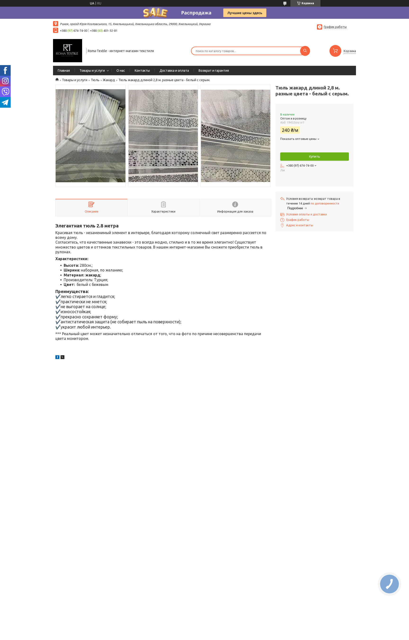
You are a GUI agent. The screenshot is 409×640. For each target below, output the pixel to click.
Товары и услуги (92, 70)
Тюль (95, 80)
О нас (120, 70)
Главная (64, 70)
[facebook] (57, 358)
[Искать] (305, 51)
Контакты (142, 70)
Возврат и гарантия (214, 70)
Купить (314, 156)
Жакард (109, 80)
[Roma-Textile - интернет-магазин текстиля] (67, 50)
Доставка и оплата (174, 70)
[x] (62, 358)
